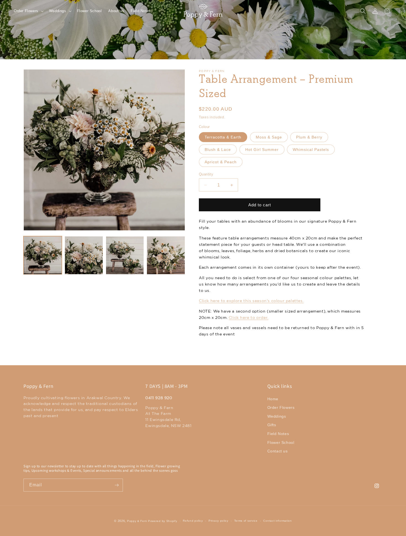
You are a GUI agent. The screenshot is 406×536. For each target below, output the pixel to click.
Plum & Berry (309, 137)
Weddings (276, 416)
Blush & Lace (218, 149)
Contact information (277, 520)
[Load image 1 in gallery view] (42, 255)
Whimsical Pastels (311, 149)
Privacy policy (218, 520)
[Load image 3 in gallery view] (125, 255)
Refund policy (193, 520)
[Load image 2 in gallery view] (84, 255)
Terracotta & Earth (223, 137)
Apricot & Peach (221, 162)
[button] (28, 11)
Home (272, 399)
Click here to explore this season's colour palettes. (251, 300)
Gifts (271, 425)
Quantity (206, 174)
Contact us (277, 451)
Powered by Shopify (162, 520)
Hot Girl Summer (262, 149)
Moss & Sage (269, 137)
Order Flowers (281, 407)
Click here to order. (248, 317)
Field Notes (278, 433)
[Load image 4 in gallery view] (166, 255)
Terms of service (246, 520)
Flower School (280, 442)
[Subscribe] (116, 485)
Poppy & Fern (137, 520)
